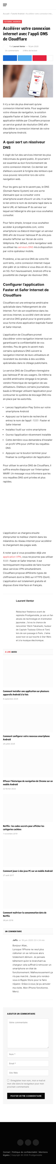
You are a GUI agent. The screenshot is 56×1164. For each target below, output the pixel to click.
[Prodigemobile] (28, 5)
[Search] (51, 4)
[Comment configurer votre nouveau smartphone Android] (28, 718)
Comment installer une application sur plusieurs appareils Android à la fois (26, 692)
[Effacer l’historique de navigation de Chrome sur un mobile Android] (28, 763)
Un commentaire (12, 50)
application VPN (12, 556)
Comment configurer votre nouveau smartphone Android (26, 737)
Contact (6, 1152)
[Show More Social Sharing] (50, 58)
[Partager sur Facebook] (10, 58)
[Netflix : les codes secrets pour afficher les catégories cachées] (28, 808)
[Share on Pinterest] (40, 58)
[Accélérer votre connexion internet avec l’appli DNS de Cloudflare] (28, 81)
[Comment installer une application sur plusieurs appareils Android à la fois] (28, 673)
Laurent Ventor (19, 46)
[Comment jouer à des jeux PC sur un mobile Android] (28, 853)
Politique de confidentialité (24, 1152)
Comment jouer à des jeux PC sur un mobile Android (28, 871)
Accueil (6, 14)
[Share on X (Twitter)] (25, 58)
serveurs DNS (25, 247)
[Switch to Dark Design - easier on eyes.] (47, 4)
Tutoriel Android (17, 14)
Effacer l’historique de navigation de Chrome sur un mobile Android (28, 782)
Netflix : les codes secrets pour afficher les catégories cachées (23, 827)
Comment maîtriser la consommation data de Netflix (24, 914)
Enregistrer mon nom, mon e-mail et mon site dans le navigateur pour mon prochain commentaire (26, 1083)
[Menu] (5, 4)
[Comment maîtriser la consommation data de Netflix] (28, 895)
